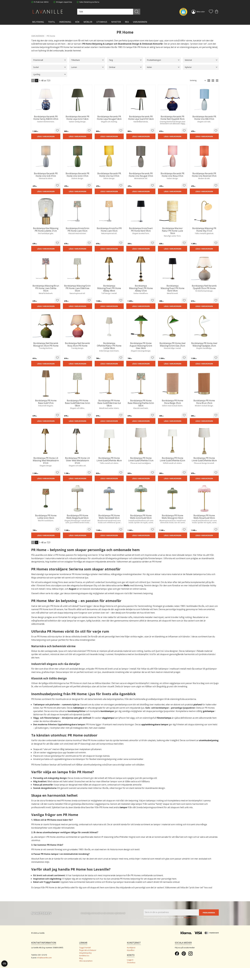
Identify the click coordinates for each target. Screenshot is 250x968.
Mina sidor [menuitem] (201, 11)
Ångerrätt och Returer (87, 950)
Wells (126, 585)
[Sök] (136, 12)
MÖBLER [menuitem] (88, 21)
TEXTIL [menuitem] (51, 21)
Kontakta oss (84, 955)
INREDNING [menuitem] (65, 21)
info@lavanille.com (44, 957)
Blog (81, 958)
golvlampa (208, 711)
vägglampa (108, 717)
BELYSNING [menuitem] (38, 21)
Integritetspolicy (85, 953)
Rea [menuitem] (127, 21)
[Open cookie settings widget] (4, 963)
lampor (123, 807)
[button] (211, 12)
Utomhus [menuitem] (101, 21)
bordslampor (107, 711)
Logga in (130, 960)
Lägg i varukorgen (46, 136)
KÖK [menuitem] (77, 21)
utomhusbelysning (208, 740)
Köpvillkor (131, 950)
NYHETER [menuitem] (116, 21)
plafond (197, 704)
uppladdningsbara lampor (154, 724)
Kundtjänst (131, 947)
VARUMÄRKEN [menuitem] (140, 21)
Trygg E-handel (85, 947)
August (72, 588)
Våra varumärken (85, 961)
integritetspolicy (190, 917)
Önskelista (131, 962)
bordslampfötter (77, 711)
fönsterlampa (164, 717)
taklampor (78, 707)
